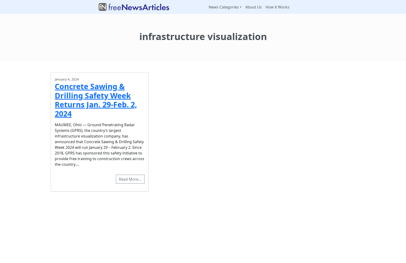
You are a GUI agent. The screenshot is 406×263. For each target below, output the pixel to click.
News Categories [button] (224, 7)
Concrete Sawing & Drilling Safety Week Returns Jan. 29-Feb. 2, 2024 (96, 99)
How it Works (277, 7)
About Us (253, 7)
